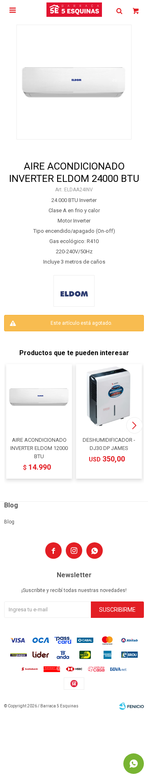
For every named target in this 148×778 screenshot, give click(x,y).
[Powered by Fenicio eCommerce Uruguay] (131, 706)
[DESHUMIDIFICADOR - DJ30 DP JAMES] (109, 397)
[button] (134, 425)
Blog (9, 522)
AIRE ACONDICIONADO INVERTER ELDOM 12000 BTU (39, 448)
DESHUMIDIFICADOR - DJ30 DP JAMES (109, 444)
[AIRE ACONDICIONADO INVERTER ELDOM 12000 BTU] (39, 397)
